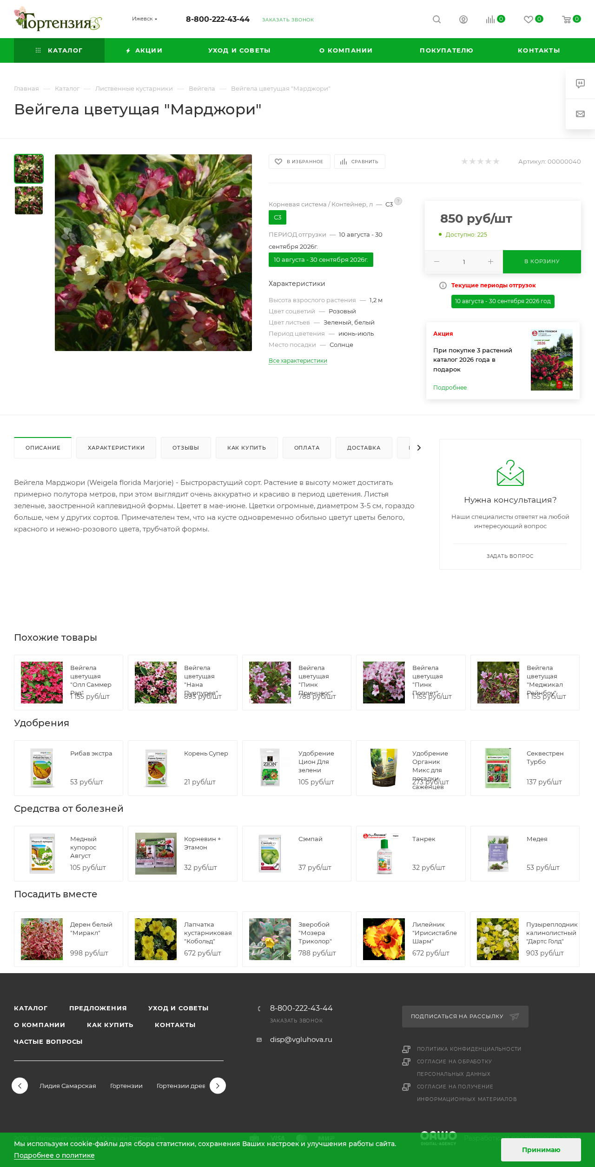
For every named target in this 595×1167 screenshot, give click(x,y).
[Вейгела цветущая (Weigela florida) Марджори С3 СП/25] (153, 252)
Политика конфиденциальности (469, 1049)
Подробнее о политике (54, 1155)
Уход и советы (178, 1008)
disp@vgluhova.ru (301, 1039)
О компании (40, 1024)
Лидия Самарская (68, 1085)
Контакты (175, 1024)
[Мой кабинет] (463, 21)
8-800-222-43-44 (218, 19)
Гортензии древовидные (195, 1085)
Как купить (110, 1024)
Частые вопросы (48, 1041)
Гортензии (126, 1085)
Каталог (31, 1008)
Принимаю (541, 1150)
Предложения (98, 1008)
